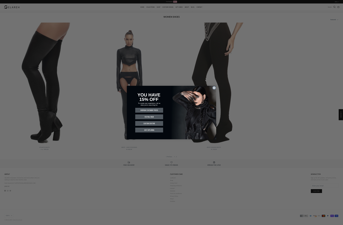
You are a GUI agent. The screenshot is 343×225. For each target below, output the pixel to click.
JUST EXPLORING (149, 130)
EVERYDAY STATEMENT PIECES (149, 110)
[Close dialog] (214, 88)
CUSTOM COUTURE (149, 123)
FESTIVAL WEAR (149, 117)
